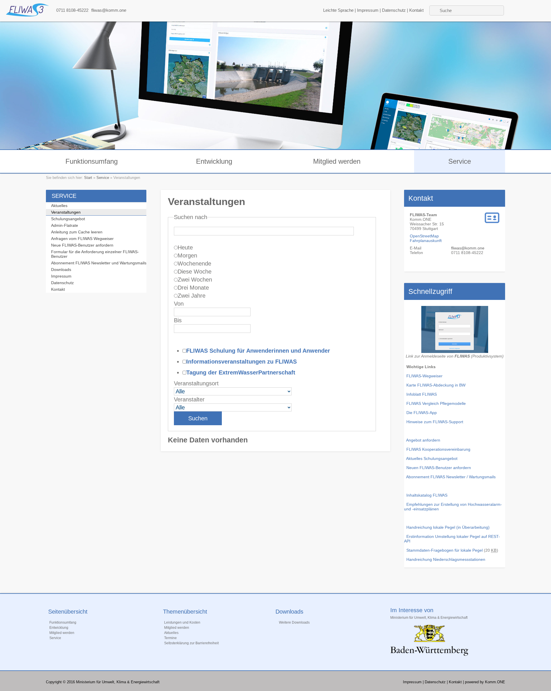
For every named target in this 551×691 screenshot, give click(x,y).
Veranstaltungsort (196, 383)
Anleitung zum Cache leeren (76, 232)
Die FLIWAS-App (421, 412)
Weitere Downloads (294, 622)
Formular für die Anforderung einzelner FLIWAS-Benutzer (95, 254)
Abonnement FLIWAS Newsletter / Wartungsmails (451, 477)
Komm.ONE (495, 682)
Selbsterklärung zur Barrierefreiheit (191, 643)
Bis (178, 320)
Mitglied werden (336, 161)
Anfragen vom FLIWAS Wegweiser (82, 238)
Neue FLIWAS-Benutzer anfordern (82, 245)
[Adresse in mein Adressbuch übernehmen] (492, 221)
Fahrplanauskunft (426, 240)
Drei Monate (193, 287)
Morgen (187, 255)
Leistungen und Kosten (182, 622)
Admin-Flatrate (64, 225)
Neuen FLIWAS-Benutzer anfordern (438, 467)
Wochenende (194, 263)
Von (179, 303)
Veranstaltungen (66, 212)
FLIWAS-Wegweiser (424, 376)
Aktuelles (59, 205)
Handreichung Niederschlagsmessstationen (445, 559)
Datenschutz (394, 10)
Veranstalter (189, 399)
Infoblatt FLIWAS (421, 394)
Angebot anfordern (423, 440)
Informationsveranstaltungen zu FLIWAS (241, 361)
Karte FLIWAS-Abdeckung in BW (435, 385)
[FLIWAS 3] (454, 351)
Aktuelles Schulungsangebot (431, 458)
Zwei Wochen (195, 279)
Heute (185, 247)
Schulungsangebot (68, 218)
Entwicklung (214, 161)
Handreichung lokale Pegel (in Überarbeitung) (448, 527)
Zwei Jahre (191, 295)
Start (88, 177)
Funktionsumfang (91, 161)
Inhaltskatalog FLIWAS (426, 495)
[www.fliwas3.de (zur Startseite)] (27, 15)
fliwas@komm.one (108, 10)
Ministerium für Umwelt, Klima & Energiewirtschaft (428, 618)
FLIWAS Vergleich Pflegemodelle (436, 403)
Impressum (368, 10)
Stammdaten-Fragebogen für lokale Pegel (443, 550)
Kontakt (416, 10)
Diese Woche (195, 271)
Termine (170, 638)
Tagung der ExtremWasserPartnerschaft (240, 372)
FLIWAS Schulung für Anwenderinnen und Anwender (258, 351)
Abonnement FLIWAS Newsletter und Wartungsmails (98, 263)
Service (459, 161)
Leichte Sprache (338, 10)
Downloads (61, 269)
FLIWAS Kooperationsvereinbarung (438, 449)
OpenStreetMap (424, 236)
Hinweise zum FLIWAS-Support (434, 421)
